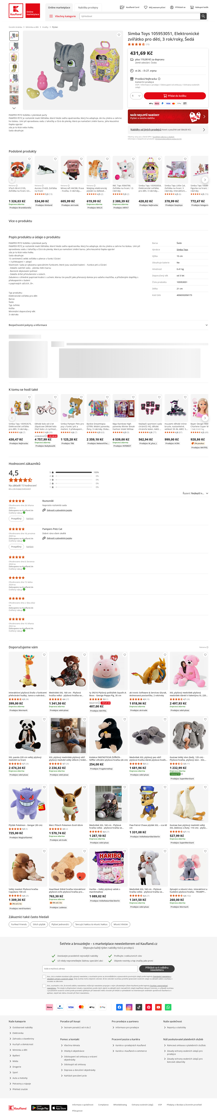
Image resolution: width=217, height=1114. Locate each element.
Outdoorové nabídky (23, 1027)
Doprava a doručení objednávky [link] (79, 1070)
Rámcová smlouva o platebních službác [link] (186, 1045)
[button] (74, 472)
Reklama (12, 185)
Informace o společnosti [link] (82, 1104)
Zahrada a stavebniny (23, 1038)
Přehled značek (20, 1089)
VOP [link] (160, 1104)
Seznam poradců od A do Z (77, 1027)
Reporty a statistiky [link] (176, 1027)
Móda (15, 1061)
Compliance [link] (103, 1104)
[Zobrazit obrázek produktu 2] (14, 46)
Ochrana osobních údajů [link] (142, 1104)
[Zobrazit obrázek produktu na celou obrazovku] (73, 70)
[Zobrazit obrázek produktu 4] (14, 68)
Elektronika (18, 1033)
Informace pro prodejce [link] (127, 1027)
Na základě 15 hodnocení (22, 485)
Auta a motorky (20, 1078)
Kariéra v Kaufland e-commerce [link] (131, 1051)
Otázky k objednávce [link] (74, 1051)
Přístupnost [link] (77, 1110)
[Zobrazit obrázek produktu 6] (14, 89)
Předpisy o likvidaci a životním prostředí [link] (184, 1104)
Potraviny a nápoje (22, 1083)
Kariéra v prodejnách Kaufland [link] (131, 1045)
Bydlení (16, 1055)
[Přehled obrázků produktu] (14, 70)
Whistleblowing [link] (120, 1104)
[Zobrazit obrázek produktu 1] (14, 36)
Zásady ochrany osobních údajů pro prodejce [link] (185, 1052)
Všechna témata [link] (72, 1045)
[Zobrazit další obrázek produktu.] (14, 108)
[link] (88, 7)
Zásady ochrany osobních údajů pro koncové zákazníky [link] (185, 1060)
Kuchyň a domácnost (23, 1044)
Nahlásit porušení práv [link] (75, 1075)
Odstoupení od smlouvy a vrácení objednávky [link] (80, 1058)
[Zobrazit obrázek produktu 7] (14, 100)
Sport (15, 1072)
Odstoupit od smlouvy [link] (75, 1064)
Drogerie (17, 1066)
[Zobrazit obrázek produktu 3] (14, 57)
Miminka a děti (20, 1049)
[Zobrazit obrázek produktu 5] (14, 78)
